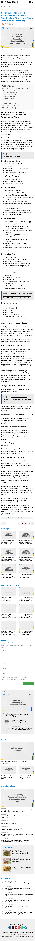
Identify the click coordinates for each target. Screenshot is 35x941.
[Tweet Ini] (22, 523)
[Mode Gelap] (30, 2)
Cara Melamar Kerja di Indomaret (14, 104)
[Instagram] (19, 927)
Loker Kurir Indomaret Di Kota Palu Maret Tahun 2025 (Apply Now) (26, 576)
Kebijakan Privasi (23, 934)
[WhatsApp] (22, 927)
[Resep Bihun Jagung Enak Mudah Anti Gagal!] (7, 868)
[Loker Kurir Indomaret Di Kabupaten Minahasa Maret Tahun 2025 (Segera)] (8, 535)
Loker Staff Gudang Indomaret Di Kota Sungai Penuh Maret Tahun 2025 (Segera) (16, 822)
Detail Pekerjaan (10, 96)
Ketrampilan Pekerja (11, 98)
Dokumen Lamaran (11, 102)
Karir (2, 10)
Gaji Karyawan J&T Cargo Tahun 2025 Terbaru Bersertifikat (26, 777)
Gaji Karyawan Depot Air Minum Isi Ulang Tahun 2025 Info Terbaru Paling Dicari (18, 913)
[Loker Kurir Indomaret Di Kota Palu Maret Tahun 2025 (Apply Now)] (26, 568)
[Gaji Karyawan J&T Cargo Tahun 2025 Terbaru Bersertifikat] (26, 770)
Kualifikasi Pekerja (11, 94)
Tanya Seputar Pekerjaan (10, 108)
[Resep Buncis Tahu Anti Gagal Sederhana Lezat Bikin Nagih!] (7, 853)
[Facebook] (9, 927)
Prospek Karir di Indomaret (11, 106)
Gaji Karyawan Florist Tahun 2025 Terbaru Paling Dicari (19, 894)
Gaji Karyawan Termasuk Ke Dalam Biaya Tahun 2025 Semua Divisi (8, 777)
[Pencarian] (33, 2)
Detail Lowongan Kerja (12, 92)
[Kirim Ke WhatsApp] (32, 523)
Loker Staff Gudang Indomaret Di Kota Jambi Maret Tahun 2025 (16, 816)
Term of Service (11, 934)
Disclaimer (29, 932)
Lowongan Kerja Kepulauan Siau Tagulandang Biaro (17, 518)
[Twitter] (13, 927)
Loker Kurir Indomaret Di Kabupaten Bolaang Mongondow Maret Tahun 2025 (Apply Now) (8, 576)
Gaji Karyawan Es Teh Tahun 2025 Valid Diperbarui (16, 907)
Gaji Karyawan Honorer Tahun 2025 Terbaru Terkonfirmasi (14, 762)
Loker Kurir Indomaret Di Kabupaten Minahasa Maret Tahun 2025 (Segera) (8, 542)
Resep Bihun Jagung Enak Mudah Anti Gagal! (21, 868)
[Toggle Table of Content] (30, 86)
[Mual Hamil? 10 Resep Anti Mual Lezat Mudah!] (7, 861)
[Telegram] (25, 927)
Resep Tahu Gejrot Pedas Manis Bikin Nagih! (17, 883)
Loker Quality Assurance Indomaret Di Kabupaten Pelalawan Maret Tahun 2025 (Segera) (15, 840)
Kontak (22, 932)
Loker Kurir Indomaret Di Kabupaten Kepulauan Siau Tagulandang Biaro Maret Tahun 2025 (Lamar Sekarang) (21, 721)
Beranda (5, 932)
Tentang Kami (14, 932)
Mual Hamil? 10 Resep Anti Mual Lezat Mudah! (21, 860)
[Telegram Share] (29, 523)
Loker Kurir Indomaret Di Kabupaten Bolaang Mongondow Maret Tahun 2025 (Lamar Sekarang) (26, 542)
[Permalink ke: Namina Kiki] (2, 24)
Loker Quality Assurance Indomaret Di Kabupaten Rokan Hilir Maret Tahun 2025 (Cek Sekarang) (22, 728)
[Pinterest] (16, 927)
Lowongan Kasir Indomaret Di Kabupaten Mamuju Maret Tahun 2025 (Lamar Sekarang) (17, 828)
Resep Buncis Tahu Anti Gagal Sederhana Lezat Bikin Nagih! (20, 852)
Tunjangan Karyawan (11, 100)
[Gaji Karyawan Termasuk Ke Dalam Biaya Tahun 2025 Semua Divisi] (8, 770)
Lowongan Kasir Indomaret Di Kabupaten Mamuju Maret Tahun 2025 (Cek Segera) (17, 834)
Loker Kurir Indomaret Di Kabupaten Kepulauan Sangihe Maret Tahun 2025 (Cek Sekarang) (8, 559)
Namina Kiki (7, 23)
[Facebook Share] (19, 523)
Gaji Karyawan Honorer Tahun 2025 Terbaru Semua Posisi (17, 901)
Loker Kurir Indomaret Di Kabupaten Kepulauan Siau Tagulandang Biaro (16, 90)
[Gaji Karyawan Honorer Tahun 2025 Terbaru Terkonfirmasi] (17, 751)
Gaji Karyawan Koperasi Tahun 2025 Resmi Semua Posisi (17, 888)
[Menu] (2, 2)
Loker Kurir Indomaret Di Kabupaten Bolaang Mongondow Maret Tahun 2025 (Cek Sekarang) (26, 559)
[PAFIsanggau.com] (11, 2)
